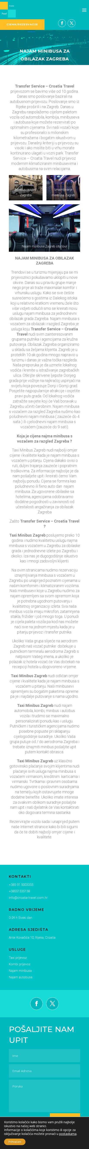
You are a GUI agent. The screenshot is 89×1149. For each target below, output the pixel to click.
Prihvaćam (14, 1142)
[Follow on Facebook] (62, 23)
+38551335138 (19, 891)
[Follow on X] (71, 23)
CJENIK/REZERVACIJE (22, 24)
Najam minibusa (20, 971)
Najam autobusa (20, 977)
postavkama (67, 1134)
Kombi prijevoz (19, 964)
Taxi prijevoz (18, 958)
